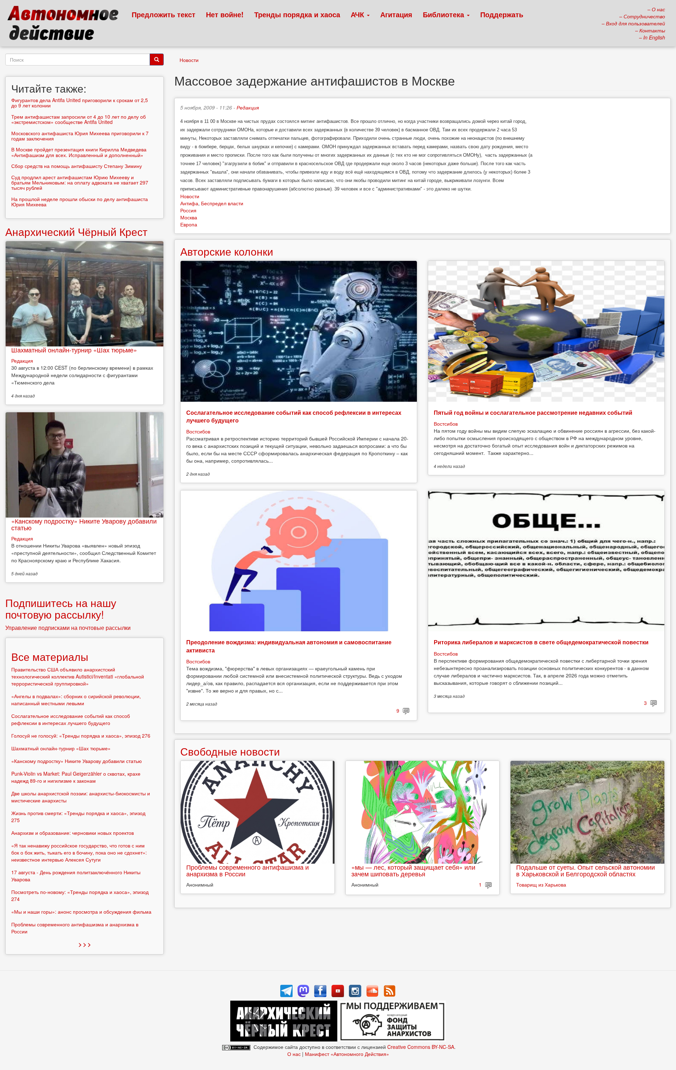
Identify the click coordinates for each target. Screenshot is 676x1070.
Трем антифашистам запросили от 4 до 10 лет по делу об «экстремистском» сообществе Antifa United (78, 119)
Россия (188, 210)
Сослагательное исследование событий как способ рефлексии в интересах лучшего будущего (293, 416)
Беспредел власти (222, 203)
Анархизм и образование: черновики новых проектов (72, 832)
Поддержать (501, 14)
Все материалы (49, 656)
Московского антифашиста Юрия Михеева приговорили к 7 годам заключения (80, 136)
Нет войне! (225, 14)
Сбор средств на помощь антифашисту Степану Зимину (76, 165)
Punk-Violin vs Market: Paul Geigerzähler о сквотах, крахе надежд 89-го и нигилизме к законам (75, 777)
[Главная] (66, 25)
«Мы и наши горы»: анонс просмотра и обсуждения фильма (81, 911)
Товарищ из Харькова (541, 884)
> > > (85, 944)
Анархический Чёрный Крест (76, 231)
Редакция (248, 107)
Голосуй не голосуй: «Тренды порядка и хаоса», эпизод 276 (80, 735)
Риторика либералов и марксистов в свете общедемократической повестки (541, 642)
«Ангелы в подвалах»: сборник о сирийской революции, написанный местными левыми (76, 700)
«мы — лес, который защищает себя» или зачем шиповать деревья (413, 870)
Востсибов (198, 431)
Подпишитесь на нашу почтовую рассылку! (60, 608)
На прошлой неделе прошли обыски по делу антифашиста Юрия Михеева (79, 201)
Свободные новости (230, 751)
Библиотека (444, 14)
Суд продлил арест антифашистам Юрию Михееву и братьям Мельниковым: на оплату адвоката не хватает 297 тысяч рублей (79, 183)
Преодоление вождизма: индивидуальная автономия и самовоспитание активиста (289, 646)
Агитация (396, 14)
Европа (188, 224)
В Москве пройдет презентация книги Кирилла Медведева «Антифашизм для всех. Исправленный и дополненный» (78, 152)
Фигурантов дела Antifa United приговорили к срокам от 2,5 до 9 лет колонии (79, 102)
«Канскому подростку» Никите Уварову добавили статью (84, 524)
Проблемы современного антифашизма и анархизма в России (247, 870)
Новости (189, 59)
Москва (188, 217)
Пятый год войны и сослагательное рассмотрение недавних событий (533, 412)
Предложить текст (163, 14)
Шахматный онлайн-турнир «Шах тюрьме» (74, 349)
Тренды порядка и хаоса (297, 14)
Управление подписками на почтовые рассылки (68, 628)
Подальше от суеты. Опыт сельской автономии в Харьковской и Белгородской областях (585, 870)
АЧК (358, 14)
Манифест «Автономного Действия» (347, 1053)
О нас (294, 1053)
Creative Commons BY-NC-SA (420, 1046)
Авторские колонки (226, 251)
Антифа (189, 203)
